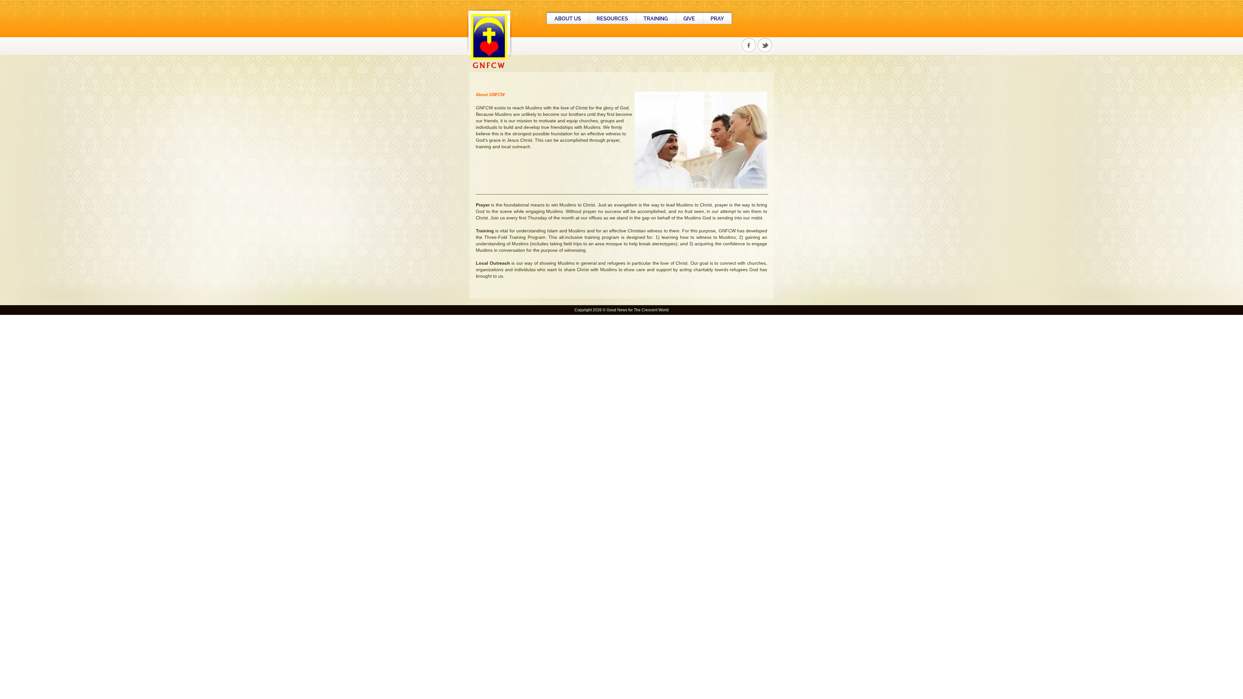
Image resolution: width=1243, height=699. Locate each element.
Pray (717, 19)
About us (567, 19)
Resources (612, 19)
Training (656, 19)
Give (689, 19)
